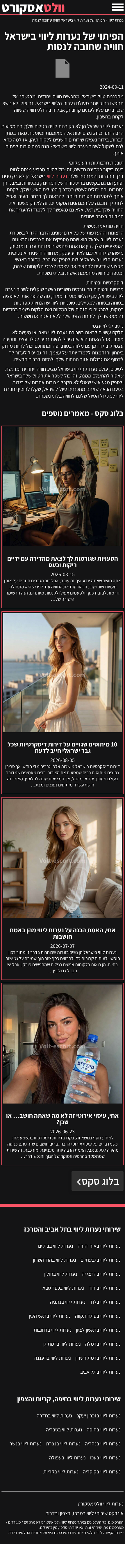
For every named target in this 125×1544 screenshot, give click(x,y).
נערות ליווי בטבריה (64, 1429)
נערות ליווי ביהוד (104, 1287)
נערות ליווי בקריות (60, 1471)
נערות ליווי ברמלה (103, 1343)
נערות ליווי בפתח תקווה (98, 1315)
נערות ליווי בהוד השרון (54, 1259)
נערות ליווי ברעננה (52, 1357)
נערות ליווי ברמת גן (62, 1343)
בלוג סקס (100, 1181)
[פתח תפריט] (117, 7)
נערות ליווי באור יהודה (99, 1245)
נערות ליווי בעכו (105, 1457)
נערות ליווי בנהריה (103, 1443)
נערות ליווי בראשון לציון (98, 1329)
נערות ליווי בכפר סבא (63, 1287)
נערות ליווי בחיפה (104, 1429)
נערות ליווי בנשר (26, 1443)
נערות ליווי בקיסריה (102, 1471)
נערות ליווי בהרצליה (101, 1273)
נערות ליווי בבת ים (55, 1245)
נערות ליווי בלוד (105, 1301)
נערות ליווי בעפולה (67, 1457)
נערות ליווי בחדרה (54, 1415)
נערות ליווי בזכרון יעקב (98, 1415)
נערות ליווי (116, 20)
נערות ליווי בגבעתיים (101, 1259)
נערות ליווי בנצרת (63, 1443)
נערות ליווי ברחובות (53, 1329)
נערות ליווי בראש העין (50, 1315)
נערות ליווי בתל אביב (100, 1371)
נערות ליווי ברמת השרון (98, 1357)
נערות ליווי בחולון (60, 1273)
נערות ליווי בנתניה (67, 1301)
